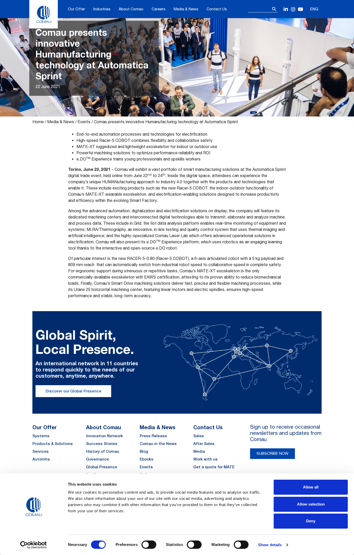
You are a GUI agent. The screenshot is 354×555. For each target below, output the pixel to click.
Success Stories (101, 443)
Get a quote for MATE (214, 467)
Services (40, 451)
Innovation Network (104, 436)
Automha (41, 459)
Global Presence (101, 467)
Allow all (310, 487)
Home (38, 121)
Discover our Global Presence (73, 391)
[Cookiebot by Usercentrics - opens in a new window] (33, 545)
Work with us (205, 459)
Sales (198, 436)
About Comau (131, 9)
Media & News (186, 9)
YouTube (300, 9)
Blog (144, 451)
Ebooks (146, 459)
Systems (40, 436)
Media (199, 451)
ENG (314, 9)
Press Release (153, 436)
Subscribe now (272, 453)
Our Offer (76, 9)
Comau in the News (158, 443)
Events (83, 121)
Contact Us (217, 9)
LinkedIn (286, 9)
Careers (158, 9)
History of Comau (102, 451)
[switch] (148, 545)
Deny (310, 521)
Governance (97, 459)
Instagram (293, 9)
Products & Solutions (52, 443)
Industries (101, 9)
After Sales (204, 443)
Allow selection (311, 504)
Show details (270, 545)
